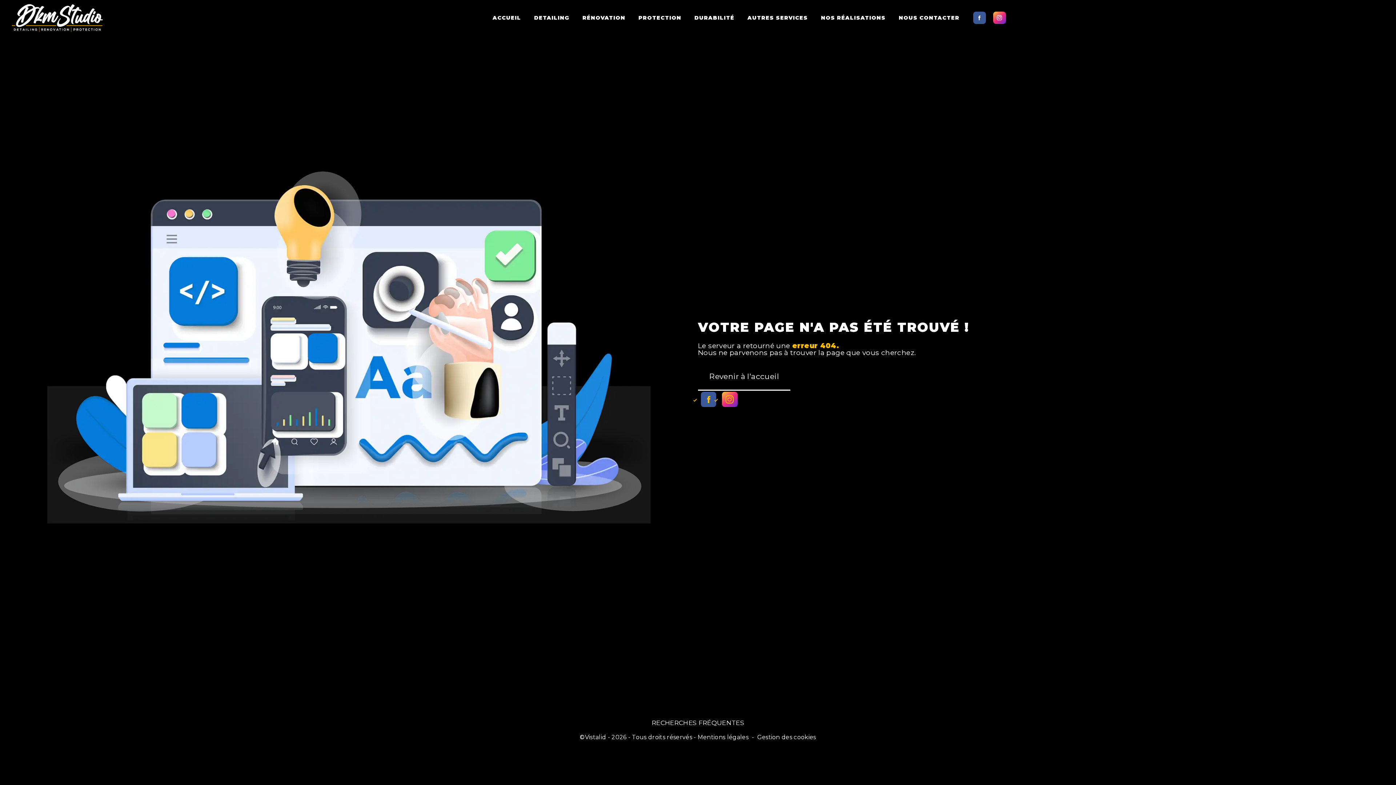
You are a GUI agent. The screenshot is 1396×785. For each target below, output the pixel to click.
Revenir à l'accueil (744, 376)
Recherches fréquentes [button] (698, 722)
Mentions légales (723, 737)
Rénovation (603, 18)
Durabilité (714, 18)
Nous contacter (929, 18)
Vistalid (595, 737)
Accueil (507, 18)
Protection (659, 18)
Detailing (551, 18)
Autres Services (777, 18)
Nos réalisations (853, 18)
